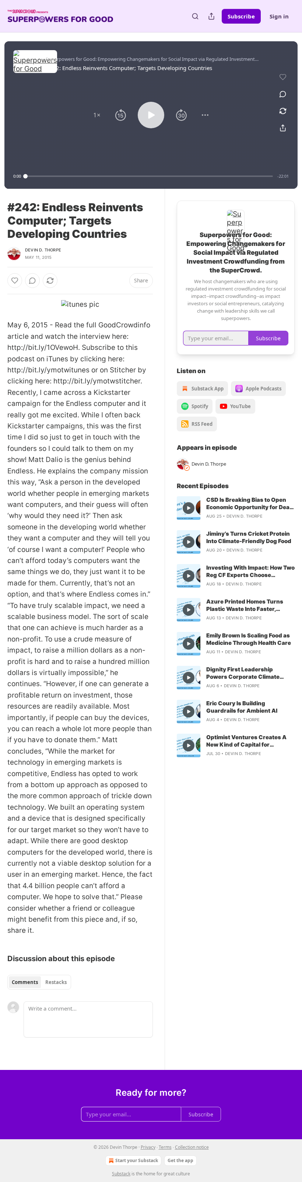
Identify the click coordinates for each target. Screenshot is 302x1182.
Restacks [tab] (56, 982)
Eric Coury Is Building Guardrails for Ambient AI (241, 707)
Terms (165, 1147)
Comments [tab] (25, 982)
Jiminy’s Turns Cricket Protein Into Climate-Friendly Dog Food (248, 537)
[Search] (195, 16)
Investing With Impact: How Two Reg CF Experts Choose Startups (250, 571)
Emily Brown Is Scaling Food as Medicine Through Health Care (248, 639)
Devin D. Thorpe (43, 250)
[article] (236, 508)
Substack (121, 1174)
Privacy (148, 1147)
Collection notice (192, 1147)
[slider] (149, 176)
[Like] (14, 280)
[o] (188, 508)
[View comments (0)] (283, 94)
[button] (97, 115)
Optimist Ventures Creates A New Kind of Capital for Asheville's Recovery (246, 741)
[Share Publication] (211, 16)
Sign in (279, 16)
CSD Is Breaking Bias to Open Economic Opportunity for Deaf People (249, 503)
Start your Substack (136, 1160)
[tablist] (39, 982)
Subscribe (241, 16)
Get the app (180, 1160)
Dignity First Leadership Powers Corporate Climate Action (243, 673)
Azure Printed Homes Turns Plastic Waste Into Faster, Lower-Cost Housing (244, 605)
